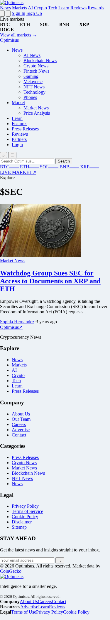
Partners (19, 139)
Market (18, 102)
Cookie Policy (25, 516)
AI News (31, 55)
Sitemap (19, 527)
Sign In (18, 13)
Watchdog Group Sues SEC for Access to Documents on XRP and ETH (50, 281)
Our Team (21, 419)
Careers (19, 424)
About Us (21, 413)
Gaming (30, 76)
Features (19, 123)
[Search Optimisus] (8, 14)
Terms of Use (23, 611)
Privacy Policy (25, 506)
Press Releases (25, 128)
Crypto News (35, 65)
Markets (19, 7)
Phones (30, 97)
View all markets (18, 34)
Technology (34, 92)
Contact (19, 434)
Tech (52, 7)
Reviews (78, 7)
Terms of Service (27, 511)
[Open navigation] (2, 14)
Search (64, 161)
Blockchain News (40, 60)
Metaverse (33, 81)
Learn (63, 7)
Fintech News (36, 71)
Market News (36, 107)
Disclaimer (22, 521)
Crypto (40, 7)
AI (30, 7)
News (5, 7)
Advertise (21, 429)
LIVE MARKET (18, 172)
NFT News (34, 86)
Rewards (96, 7)
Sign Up (34, 13)
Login (17, 144)
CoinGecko (10, 571)
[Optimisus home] (11, 2)
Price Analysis (36, 113)
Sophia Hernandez (17, 321)
